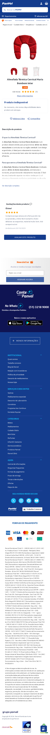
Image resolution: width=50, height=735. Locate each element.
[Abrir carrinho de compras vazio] (46, 3)
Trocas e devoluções (15, 479)
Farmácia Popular (14, 412)
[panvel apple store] (15, 323)
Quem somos (13, 359)
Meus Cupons (8, 20)
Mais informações (25, 95)
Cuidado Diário (19, 25)
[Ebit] (27, 726)
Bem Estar (11, 434)
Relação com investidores (17, 371)
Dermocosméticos (14, 446)
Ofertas (10, 483)
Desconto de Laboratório (17, 400)
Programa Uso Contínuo (17, 408)
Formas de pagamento (16, 472)
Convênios (12, 404)
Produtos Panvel (14, 449)
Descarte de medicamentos (18, 378)
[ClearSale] (7, 726)
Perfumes (11, 438)
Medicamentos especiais (17, 397)
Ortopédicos (30, 25)
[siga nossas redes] (13, 500)
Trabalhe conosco (14, 363)
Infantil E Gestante (15, 442)
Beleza (10, 423)
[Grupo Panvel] (10, 711)
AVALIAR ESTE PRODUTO (25, 237)
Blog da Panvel (13, 367)
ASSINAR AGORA (25, 280)
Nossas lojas (12, 382)
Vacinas (10, 393)
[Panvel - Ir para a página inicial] (20, 4)
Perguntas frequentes (16, 468)
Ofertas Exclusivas (29, 20)
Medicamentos (13, 426)
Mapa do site (12, 487)
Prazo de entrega (14, 475)
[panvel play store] (34, 323)
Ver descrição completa (10, 186)
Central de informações (16, 464)
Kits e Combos (19, 20)
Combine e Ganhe (40, 20)
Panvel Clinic (12, 453)
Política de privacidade (16, 374)
